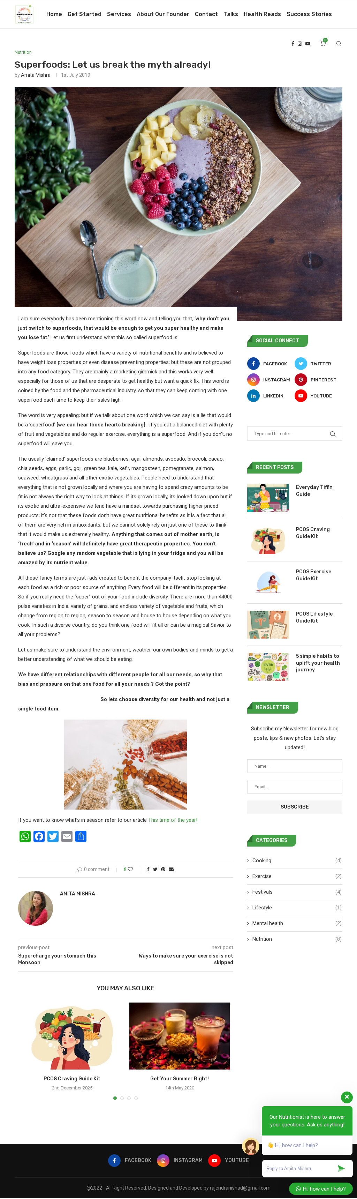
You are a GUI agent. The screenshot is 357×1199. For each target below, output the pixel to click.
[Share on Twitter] (155, 869)
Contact (206, 14)
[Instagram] (300, 44)
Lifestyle (297, 907)
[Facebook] (292, 44)
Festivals (297, 892)
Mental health (297, 923)
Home (54, 14)
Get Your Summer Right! (179, 1079)
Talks (230, 14)
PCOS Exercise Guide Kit (313, 575)
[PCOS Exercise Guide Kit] (268, 582)
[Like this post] (135, 869)
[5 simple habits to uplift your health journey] (268, 667)
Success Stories (309, 14)
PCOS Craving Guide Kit (72, 1079)
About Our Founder (163, 14)
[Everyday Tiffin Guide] (268, 498)
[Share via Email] (171, 869)
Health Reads (262, 14)
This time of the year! (172, 820)
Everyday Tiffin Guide (314, 490)
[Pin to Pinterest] (163, 869)
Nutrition (23, 52)
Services (119, 14)
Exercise (297, 876)
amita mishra (36, 75)
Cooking (297, 860)
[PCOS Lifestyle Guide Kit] (268, 625)
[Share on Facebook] (148, 869)
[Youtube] (307, 44)
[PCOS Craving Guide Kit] (72, 1036)
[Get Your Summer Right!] (179, 1036)
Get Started (84, 14)
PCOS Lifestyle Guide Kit (314, 617)
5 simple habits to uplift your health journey (318, 663)
